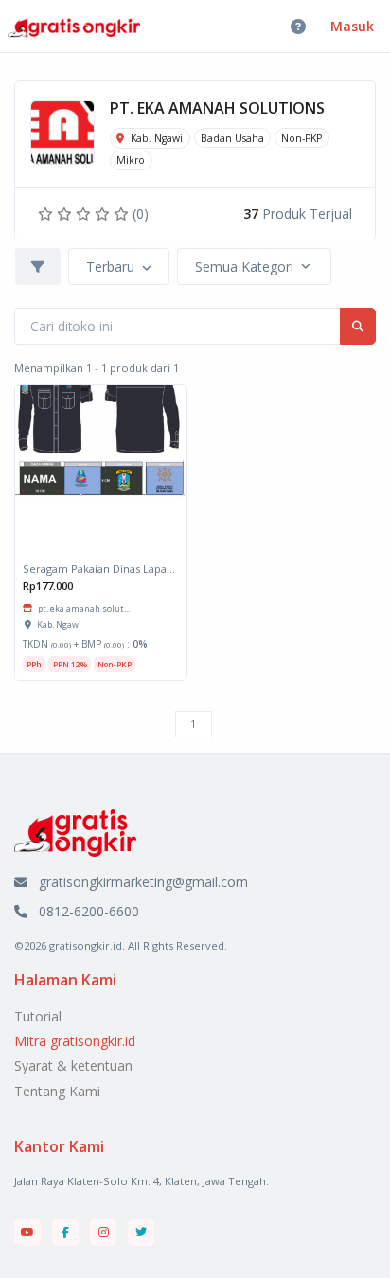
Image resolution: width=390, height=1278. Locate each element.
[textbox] (110, 266)
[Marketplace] (75, 832)
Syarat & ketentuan (73, 1065)
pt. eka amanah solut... (84, 608)
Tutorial (38, 1016)
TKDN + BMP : (85, 643)
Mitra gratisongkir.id (74, 1041)
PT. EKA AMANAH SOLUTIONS (217, 108)
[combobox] (118, 266)
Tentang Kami (57, 1091)
